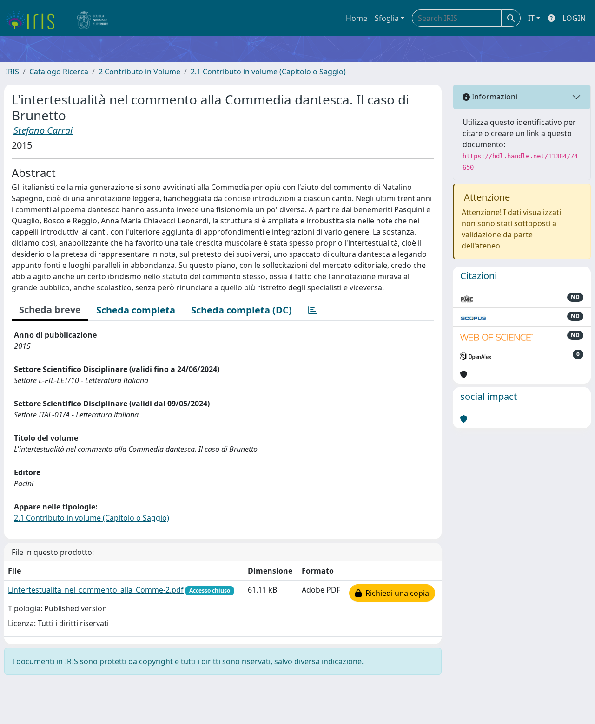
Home (356, 18)
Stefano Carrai (43, 130)
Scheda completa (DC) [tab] (241, 310)
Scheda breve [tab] (50, 309)
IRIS (12, 71)
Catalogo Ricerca (58, 71)
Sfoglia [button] (387, 18)
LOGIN (574, 18)
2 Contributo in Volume (139, 71)
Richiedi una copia (395, 593)
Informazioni (493, 96)
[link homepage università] (93, 18)
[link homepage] (34, 18)
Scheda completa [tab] (135, 310)
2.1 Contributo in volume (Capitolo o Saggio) (268, 71)
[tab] (312, 310)
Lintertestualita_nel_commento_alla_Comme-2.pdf (96, 590)
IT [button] (531, 18)
